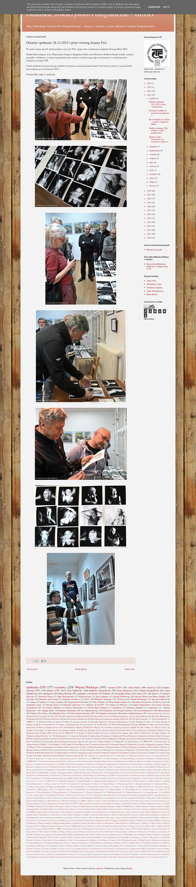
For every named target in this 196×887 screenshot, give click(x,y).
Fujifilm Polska (86, 806)
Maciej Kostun (164, 710)
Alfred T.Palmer (39, 798)
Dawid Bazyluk (84, 716)
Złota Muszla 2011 (116, 846)
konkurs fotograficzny (141, 704)
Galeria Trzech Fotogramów (46, 764)
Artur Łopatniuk (129, 798)
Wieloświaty (56, 775)
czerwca (153, 166)
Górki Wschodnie (164, 809)
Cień (154, 801)
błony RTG (166, 775)
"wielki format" (102, 724)
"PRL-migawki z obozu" (46, 789)
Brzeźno (65, 801)
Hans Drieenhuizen (97, 747)
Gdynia (67, 722)
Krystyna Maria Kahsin (97, 817)
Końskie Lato (61, 817)
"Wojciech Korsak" (76, 792)
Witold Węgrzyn (102, 775)
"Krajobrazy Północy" (162, 784)
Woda (90, 733)
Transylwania (151, 772)
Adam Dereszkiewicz (155, 291)
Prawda (124, 770)
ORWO (59, 829)
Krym (78, 817)
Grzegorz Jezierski (80, 722)
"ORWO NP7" (147, 741)
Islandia (87, 812)
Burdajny (74, 801)
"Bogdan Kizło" (48, 710)
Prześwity (74, 750)
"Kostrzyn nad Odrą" (125, 784)
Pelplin (54, 832)
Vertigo (113, 840)
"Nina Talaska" (130, 787)
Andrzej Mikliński (128, 758)
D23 (69, 803)
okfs (136, 851)
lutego (152, 181)
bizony (38, 848)
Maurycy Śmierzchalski (149, 747)
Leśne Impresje (77, 820)
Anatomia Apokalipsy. (70, 798)
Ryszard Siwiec (31, 772)
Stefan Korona (96, 719)
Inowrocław (55, 812)
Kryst (84, 817)
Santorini (132, 738)
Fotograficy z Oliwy (63, 806)
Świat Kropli (104, 857)
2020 (149, 198)
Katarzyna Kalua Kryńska (100, 815)
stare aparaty (89, 741)
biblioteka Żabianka (135, 707)
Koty (111, 767)
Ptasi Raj (57, 834)
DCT (75, 803)
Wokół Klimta (96, 843)
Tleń (70, 840)
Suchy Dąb (125, 837)
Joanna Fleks (55, 815)
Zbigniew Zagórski (33, 724)
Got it (166, 7)
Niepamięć (50, 770)
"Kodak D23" (119, 741)
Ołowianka (72, 770)
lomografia (89, 851)
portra (42, 854)
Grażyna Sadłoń (102, 809)
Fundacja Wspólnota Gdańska (103, 806)
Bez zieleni (151, 798)
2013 (149, 226)
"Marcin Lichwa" (160, 727)
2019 (149, 202)
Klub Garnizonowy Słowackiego (79, 767)
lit (110, 778)
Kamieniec (29, 767)
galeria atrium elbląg (138, 848)
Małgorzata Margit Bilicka (62, 823)
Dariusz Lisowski (85, 803)
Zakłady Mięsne (63, 753)
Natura (100, 826)
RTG (64, 834)
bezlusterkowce (131, 846)
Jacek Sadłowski (74, 690)
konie (96, 778)
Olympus (123, 738)
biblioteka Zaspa (153, 775)
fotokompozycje (96, 848)
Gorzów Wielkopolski (86, 809)
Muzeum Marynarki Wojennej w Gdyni (55, 826)
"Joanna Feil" (51, 758)
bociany (46, 848)
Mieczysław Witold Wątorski (92, 823)
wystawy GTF (114, 687)
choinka (54, 848)
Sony (57, 837)
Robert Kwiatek (103, 834)
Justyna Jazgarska (161, 764)
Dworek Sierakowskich (86, 761)
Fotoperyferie (49, 747)
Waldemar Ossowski (130, 840)
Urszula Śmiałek (161, 722)
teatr (142, 854)
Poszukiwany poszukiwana (158, 832)
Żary (163, 857)
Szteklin (142, 738)
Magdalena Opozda (103, 820)
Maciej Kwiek (89, 820)
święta (157, 857)
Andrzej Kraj (95, 736)
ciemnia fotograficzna (148, 690)
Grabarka (101, 764)
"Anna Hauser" (121, 756)
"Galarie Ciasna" (138, 781)
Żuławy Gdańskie (53, 707)
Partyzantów (163, 829)
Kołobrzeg (50, 817)
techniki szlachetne (42, 755)
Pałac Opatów (44, 832)
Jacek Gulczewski (123, 730)
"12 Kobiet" (91, 756)
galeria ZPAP (68, 778)
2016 (149, 214)
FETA (168, 803)
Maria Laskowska (156, 724)
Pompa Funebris (112, 770)
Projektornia (134, 770)
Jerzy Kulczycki (140, 730)
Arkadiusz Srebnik (69, 730)
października (155, 150)
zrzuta (83, 857)
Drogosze (72, 761)
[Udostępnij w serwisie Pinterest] (45, 660)
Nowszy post (32, 669)
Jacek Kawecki (125, 764)
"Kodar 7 (97, 784)
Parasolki (82, 770)
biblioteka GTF (145, 846)
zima (76, 857)
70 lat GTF (54, 716)
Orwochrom (100, 829)
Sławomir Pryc (98, 772)
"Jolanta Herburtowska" (67, 758)
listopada (153, 146)
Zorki (105, 846)
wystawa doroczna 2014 (64, 857)
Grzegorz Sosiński (149, 809)
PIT (134, 829)
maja (152, 170)
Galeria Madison (141, 806)
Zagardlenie (30, 846)
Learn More (154, 7)
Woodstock (108, 843)
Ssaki (63, 837)
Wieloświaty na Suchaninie (72, 775)
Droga (118, 803)
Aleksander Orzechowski (141, 702)
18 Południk (54, 744)
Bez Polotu (141, 798)
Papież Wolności (144, 829)
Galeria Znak (155, 736)
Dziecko (136, 803)
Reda (93, 834)
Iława (128, 812)
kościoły (62, 851)
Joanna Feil (89, 738)
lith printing (61, 741)
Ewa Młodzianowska (89, 710)
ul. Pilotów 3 (165, 854)
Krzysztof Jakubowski (161, 699)
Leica (52, 820)
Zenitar (98, 846)
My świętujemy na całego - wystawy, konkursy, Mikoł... (159, 122)
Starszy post (130, 669)
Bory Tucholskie (39, 801)
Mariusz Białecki (155, 820)
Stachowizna (109, 750)
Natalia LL (91, 826)
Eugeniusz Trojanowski (138, 736)
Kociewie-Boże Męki (100, 767)
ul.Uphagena (33, 857)
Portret (148, 722)
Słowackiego (154, 837)
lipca (152, 162)
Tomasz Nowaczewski (136, 772)
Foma (39, 747)
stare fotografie (134, 778)
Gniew (84, 747)
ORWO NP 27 (70, 733)
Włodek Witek (135, 843)
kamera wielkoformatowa (132, 713)
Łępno (152, 778)
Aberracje (97, 795)
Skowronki (32, 837)
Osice (109, 829)
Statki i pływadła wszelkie (77, 837)
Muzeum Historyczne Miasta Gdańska (150, 696)
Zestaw (126, 775)
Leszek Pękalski (149, 767)
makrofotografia (101, 851)
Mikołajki (113, 738)
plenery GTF (53, 690)
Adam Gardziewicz (68, 716)
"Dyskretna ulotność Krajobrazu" (105, 781)
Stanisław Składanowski (79, 719)
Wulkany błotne (120, 843)
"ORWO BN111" (96, 758)
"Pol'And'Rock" (81, 789)
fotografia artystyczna (108, 713)
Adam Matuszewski (81, 744)
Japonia (149, 764)
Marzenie (167, 820)
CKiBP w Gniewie (87, 801)
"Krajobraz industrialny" (144, 784)
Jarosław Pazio (76, 738)
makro (133, 753)
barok (74, 753)
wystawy (60, 687)
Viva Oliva (59, 727)
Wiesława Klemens (160, 750)
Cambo (98, 801)
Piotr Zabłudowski (107, 832)
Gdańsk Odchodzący (138, 699)
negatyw (123, 778)
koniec (54, 851)
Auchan (106, 736)
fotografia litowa (123, 693)
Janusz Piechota (138, 764)
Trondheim (92, 840)
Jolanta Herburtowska (162, 716)
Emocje (160, 803)
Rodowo (155, 693)
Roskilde (142, 834)
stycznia (153, 185)
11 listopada (50, 795)
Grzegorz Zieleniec (125, 710)
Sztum (145, 837)
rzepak (161, 753)
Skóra (50, 837)
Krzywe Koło (101, 738)
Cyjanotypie (163, 801)
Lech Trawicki (42, 820)
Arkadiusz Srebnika (154, 287)
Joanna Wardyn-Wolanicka (72, 815)
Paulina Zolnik (31, 832)
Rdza (165, 770)
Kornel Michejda (31, 817)
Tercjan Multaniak (60, 840)
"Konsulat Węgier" (109, 784)
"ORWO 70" (30, 722)
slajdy (89, 854)
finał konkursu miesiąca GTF (83, 713)
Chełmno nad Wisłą (119, 736)
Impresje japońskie (42, 738)
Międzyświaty (135, 823)
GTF (113, 724)
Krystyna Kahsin (113, 747)
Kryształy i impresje (114, 817)
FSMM (31, 806)
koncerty (46, 851)
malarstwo (113, 851)
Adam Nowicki (53, 730)
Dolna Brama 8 (108, 803)
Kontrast (164, 815)
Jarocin (165, 812)
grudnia (153, 98)
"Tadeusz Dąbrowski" (132, 789)
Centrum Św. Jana (126, 801)
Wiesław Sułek (144, 750)
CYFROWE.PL (31, 761)
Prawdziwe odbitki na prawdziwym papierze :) (159, 113)
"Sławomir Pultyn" (115, 789)
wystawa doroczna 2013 (75, 755)
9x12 (89, 795)
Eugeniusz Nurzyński (87, 730)
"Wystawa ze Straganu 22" (95, 792)
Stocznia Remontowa (111, 837)
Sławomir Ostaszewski (82, 772)
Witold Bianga (89, 775)
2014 (149, 222)
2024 (149, 91)
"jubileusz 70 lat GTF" (95, 704)
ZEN (113, 775)
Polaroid (133, 832)
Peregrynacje (72, 832)
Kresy (71, 817)
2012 (149, 230)
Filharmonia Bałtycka (136, 761)
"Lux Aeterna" (88, 724)
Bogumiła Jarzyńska (155, 744)
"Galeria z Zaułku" (154, 781)
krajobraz (104, 778)
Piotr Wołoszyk (45, 719)
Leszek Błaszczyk (63, 820)
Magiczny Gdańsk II (120, 820)
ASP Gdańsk (66, 744)
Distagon (97, 803)
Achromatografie (109, 795)
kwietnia (153, 174)
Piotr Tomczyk (92, 832)
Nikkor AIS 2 (150, 826)
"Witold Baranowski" (60, 736)
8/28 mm (71, 795)
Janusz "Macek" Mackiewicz (149, 812)
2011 (149, 233)
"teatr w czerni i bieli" (36, 795)
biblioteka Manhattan (160, 846)
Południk (29, 834)
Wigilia (81, 733)
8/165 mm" (61, 795)
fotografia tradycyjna (72, 704)
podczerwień (33, 854)
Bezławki (152, 758)
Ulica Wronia (103, 840)
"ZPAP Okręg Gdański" (114, 792)
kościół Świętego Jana (75, 851)
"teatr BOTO (165, 792)
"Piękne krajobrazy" (112, 758)
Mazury (164, 747)
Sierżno (44, 713)
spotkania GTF (36, 687)
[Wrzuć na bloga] (36, 660)
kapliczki (114, 753)
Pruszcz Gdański (45, 727)
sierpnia (153, 158)
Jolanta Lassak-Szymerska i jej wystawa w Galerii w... (159, 139)
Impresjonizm (111, 764)
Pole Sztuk (100, 770)
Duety (167, 744)
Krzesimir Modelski (130, 817)
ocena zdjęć (128, 851)
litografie (124, 753)
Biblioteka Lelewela (136, 744)
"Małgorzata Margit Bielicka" (37, 736)
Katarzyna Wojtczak (98, 722)
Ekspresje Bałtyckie (148, 803)
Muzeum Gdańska (33, 750)
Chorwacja (138, 801)
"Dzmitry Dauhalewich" (162, 756)
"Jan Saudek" (73, 784)
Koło (42, 817)
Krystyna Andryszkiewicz (119, 722)
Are (120, 798)
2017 (149, 210)
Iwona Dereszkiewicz (100, 812)
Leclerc (129, 767)
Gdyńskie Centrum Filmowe (66, 809)
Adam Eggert (122, 795)
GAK (118, 806)
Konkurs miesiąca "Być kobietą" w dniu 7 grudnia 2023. (158, 130)
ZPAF (97, 733)
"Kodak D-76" (83, 758)
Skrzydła (42, 837)
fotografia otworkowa (71, 699)
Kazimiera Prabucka (58, 767)
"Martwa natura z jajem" (37, 787)
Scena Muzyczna (124, 690)
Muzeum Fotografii (154, 249)
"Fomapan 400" (124, 781)
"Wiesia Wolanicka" (43, 792)
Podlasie (91, 770)
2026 (149, 83)
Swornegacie (136, 837)
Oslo (115, 829)
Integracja (79, 812)
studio (144, 778)
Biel (159, 798)
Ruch (150, 834)
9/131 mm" (81, 795)
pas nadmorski (158, 851)
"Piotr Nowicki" (161, 741)
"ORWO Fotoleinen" (144, 787)
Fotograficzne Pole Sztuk (78, 702)
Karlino (86, 815)
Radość (71, 834)
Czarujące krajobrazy (33, 803)
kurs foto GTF (128, 719)
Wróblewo (37, 741)
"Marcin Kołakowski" (159, 719)
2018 (149, 206)
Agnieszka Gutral (145, 795)
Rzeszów (158, 834)
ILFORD (32, 812)
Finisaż (58, 722)
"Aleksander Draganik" (66, 781)
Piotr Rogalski (137, 722)
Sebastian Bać (44, 772)
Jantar (135, 812)
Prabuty (33, 713)
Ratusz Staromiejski (154, 770)
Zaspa (119, 775)
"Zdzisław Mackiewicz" (133, 792)
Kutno (157, 817)
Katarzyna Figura (42, 767)
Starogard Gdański (65, 772)
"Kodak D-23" (145, 733)
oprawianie (143, 753)
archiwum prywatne (138, 775)
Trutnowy (151, 738)
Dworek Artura (52, 704)
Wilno (67, 843)
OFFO (52, 829)
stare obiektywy (115, 854)
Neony (124, 826)
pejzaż (168, 851)
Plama (51, 750)
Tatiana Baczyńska (112, 772)
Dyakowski (127, 803)
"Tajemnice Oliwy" (148, 789)
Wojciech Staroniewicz (80, 843)
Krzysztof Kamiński (130, 747)
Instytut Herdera (67, 812)
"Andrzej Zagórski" (104, 741)
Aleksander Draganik (118, 744)
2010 (149, 237)
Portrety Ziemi (62, 750)
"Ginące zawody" (51, 784)
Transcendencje (80, 840)
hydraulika (151, 848)
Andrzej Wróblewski (121, 696)
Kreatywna (120, 767)
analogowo (48, 693)
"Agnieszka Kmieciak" (105, 756)
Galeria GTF (141, 693)
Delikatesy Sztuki (45, 722)
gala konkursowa (122, 848)
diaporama (36, 778)
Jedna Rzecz (44, 815)
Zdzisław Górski (87, 846)
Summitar (120, 750)
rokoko (72, 854)
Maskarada (32, 823)
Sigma (54, 772)
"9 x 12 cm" (38, 781)
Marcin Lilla (142, 820)
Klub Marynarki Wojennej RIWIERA (132, 724)
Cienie (147, 801)
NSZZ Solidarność (78, 826)
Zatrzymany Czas (43, 846)
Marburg (132, 820)
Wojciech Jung (85, 696)
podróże (153, 753)
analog (33, 702)
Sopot (65, 719)
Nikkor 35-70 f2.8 (136, 826)
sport (105, 854)
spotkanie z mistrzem (87, 693)
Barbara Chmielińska (67, 710)
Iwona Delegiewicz (145, 710)
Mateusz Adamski (45, 823)
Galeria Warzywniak (74, 707)
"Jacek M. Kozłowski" (36, 758)
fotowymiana (109, 848)
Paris (154, 829)
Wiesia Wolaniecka (35, 843)
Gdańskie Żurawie (48, 809)
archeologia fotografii (112, 719)
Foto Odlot (49, 806)
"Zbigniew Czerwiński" (35, 730)
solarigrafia (97, 854)
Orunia (112, 704)
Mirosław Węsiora (122, 823)
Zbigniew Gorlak (58, 846)
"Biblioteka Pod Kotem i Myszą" (140, 756)
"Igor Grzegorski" (142, 719)
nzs (121, 851)
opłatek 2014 (145, 851)
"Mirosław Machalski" (77, 787)
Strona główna (81, 669)
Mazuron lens (162, 767)
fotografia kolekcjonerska (51, 778)
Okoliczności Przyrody (72, 829)
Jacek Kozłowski (144, 716)
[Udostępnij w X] (39, 660)
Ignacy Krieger (43, 812)
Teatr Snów (47, 840)
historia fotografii (102, 753)
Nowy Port (58, 733)
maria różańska (57, 702)
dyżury (62, 848)
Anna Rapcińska (110, 798)
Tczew (124, 772)
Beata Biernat (151, 294)
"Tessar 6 (161, 789)
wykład (50, 857)
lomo (116, 778)
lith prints (30, 699)
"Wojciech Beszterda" (60, 792)
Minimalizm (109, 823)
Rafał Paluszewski (83, 834)
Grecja (112, 809)
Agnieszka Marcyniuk (79, 736)
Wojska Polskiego (86, 687)
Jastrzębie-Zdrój (31, 815)
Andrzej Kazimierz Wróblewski (91, 798)
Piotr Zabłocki (98, 702)
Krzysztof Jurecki (146, 817)
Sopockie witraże (94, 750)
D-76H (62, 803)
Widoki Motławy (43, 775)
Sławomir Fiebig (45, 696)
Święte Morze (123, 857)
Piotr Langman (41, 716)
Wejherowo (131, 750)
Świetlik (113, 857)
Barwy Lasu (161, 702)
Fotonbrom (107, 710)
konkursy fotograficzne (100, 690)
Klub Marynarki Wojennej (128, 815)
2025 (149, 87)
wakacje (42, 857)
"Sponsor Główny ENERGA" (36, 744)
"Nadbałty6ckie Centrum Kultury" (99, 787)
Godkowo (91, 764)
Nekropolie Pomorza (112, 826)
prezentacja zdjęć (74, 741)
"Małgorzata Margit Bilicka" (57, 787)
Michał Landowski (157, 730)
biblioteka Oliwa (59, 713)
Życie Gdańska (131, 727)
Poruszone (142, 832)
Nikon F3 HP (162, 826)
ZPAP (165, 843)
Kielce (114, 815)
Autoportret (141, 758)
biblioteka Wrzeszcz (93, 727)
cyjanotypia (152, 707)
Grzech (120, 809)
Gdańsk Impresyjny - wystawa (124, 716)
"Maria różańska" (160, 733)
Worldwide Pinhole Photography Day (40, 753)
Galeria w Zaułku (156, 806)
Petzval (81, 832)
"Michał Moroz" (133, 741)
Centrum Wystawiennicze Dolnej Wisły (52, 761)
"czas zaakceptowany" (151, 792)
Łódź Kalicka (92, 857)
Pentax (62, 832)
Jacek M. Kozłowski (60, 738)
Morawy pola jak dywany (35, 770)
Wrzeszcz (124, 704)
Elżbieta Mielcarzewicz (101, 716)
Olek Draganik (88, 829)
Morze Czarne (156, 823)
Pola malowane (122, 832)
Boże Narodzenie (53, 801)
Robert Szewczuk (117, 834)
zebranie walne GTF (129, 733)
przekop (50, 854)
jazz (160, 848)
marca (152, 178)
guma (52, 741)
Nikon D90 (46, 733)
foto (69, 848)
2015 (149, 218)
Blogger (129, 868)
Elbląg (31, 747)
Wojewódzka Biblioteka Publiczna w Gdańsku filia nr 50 (157, 266)
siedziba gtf (114, 733)
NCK (44, 750)
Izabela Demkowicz (117, 812)
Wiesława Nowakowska (53, 843)
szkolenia (135, 854)
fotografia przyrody (86, 753)
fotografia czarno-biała (48, 699)
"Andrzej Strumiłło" (83, 781)
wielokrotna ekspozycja (113, 727)
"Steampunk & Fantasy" (97, 789)
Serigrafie (166, 834)
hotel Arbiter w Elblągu (83, 778)
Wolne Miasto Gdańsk (118, 702)
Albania (28, 798)
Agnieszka (133, 795)
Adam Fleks (151, 280)
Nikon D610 (61, 770)
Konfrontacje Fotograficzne (149, 815)
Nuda (45, 829)
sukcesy (126, 854)
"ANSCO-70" (50, 781)
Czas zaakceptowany (50, 803)
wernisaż (151, 687)
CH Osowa (121, 699)
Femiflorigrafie (121, 761)
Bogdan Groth (162, 758)
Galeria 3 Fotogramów (154, 761)
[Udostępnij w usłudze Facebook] (42, 660)
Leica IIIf (138, 767)
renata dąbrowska (61, 854)
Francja (75, 806)
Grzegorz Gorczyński (133, 809)
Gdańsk (106, 693)
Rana (142, 770)
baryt (104, 733)
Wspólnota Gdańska (74, 727)
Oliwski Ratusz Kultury (97, 707)
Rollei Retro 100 (131, 834)
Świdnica (160, 778)
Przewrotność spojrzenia (43, 834)
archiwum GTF (49, 724)
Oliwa (87, 699)
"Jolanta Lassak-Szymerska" (68, 724)
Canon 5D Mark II (110, 801)
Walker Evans (144, 840)
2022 (149, 190)
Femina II (39, 806)
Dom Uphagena (102, 696)
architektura (117, 707)
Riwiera (57, 719)
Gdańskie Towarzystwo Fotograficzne (71, 764)
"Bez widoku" (145, 727)
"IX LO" (63, 784)
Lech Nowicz (30, 820)
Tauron (38, 840)
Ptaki (83, 750)
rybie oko (81, 854)
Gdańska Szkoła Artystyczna (68, 747)
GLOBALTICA (128, 806)
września (153, 154)
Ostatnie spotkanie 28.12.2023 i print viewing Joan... (157, 104)
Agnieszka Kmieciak (99, 744)
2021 (149, 194)
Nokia (28, 829)
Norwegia (36, 829)
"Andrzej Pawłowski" (155, 713)
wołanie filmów (58, 755)
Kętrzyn (164, 817)
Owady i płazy (125, 829)
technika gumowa (152, 854)
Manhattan (33, 719)
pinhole (43, 702)
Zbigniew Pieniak (72, 846)
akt (45, 741)
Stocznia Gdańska (95, 837)
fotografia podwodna (81, 848)
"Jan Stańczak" (86, 784)
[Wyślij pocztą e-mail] (34, 660)
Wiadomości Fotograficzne (161, 840)
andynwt (99, 868)
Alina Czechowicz (54, 798)
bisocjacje (29, 848)
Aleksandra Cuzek (153, 284)
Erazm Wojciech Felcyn (105, 761)
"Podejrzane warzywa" (65, 789)
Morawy (146, 823)
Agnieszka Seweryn (160, 795)
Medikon (77, 823)
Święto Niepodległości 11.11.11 (141, 857)
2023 (149, 95)
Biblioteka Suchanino (103, 699)
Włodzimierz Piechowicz (151, 843)
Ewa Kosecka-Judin (106, 730)
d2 (29, 778)
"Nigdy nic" (118, 787)
